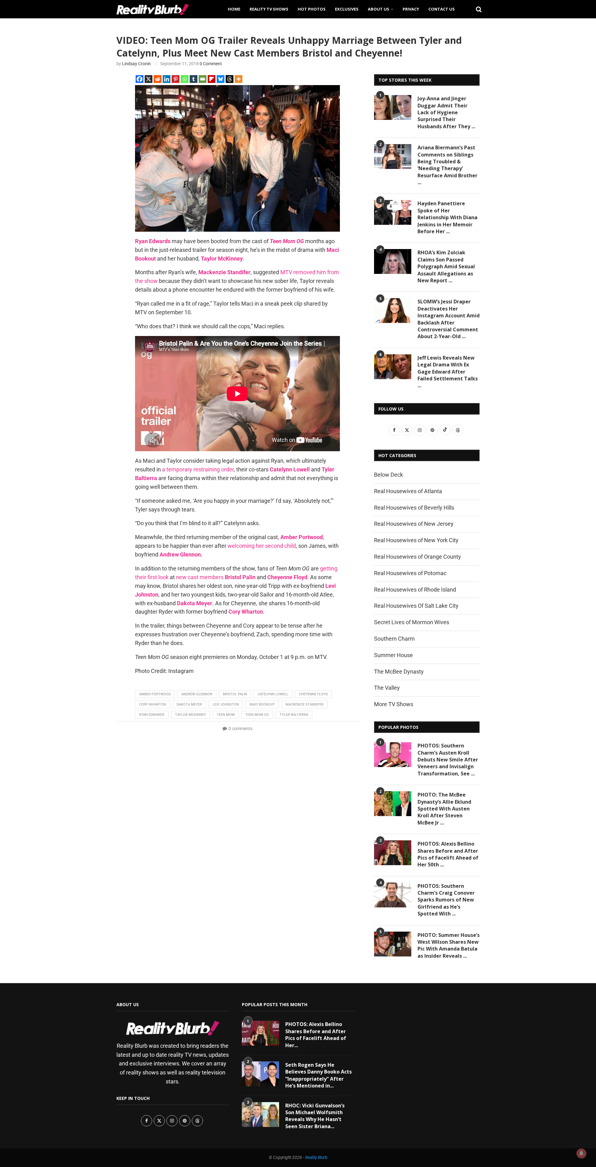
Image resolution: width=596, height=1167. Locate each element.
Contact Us (441, 9)
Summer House (393, 655)
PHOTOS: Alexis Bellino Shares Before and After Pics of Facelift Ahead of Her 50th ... (448, 854)
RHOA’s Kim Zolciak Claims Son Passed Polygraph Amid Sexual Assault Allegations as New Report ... (446, 266)
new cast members (200, 577)
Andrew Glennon (196, 694)
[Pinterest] (175, 79)
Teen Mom (226, 715)
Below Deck (388, 474)
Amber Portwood (155, 694)
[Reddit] (157, 79)
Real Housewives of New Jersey (414, 523)
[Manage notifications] (581, 1153)
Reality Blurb (316, 1157)
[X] (148, 79)
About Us (378, 9)
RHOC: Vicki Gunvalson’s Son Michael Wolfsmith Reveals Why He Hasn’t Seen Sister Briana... (315, 1116)
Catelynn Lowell (273, 694)
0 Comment (211, 63)
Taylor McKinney (190, 715)
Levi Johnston (226, 704)
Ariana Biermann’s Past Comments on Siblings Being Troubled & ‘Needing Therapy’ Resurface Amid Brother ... (447, 165)
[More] (238, 79)
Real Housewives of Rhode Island (415, 589)
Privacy (411, 9)
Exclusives (347, 9)
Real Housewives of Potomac (410, 573)
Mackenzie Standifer (304, 704)
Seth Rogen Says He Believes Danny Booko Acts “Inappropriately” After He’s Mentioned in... (318, 1075)
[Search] (476, 9)
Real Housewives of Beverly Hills (414, 507)
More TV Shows (393, 704)
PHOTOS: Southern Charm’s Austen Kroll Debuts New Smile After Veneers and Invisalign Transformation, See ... (448, 759)
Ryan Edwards (152, 715)
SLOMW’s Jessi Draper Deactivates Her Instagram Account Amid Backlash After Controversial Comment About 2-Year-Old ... (449, 319)
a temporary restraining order (198, 469)
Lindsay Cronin (136, 63)
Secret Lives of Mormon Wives (411, 622)
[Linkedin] (166, 79)
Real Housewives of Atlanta (408, 491)
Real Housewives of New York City (416, 540)
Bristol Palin (235, 694)
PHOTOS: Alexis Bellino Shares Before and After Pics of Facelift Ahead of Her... (315, 1034)
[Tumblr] (193, 79)
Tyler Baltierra (294, 715)
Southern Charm (394, 638)
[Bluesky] (220, 79)
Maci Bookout (262, 704)
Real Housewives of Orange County (417, 556)
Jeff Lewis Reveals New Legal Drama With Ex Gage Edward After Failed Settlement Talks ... (448, 371)
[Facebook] (139, 79)
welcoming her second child (262, 546)
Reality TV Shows (269, 9)
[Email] (202, 79)
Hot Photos (312, 9)
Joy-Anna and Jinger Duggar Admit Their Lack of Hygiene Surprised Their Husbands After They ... (446, 112)
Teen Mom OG (257, 715)
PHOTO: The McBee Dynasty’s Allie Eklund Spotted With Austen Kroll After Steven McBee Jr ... (444, 808)
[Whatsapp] (184, 79)
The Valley (387, 687)
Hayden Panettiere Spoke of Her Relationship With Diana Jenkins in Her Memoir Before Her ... (447, 217)
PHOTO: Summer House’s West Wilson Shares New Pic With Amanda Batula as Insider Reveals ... (449, 945)
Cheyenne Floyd (313, 694)
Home (234, 9)
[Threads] (229, 79)
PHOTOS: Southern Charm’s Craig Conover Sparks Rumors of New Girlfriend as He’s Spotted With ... (446, 900)
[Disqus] (237, 813)
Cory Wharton (152, 704)
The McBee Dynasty (399, 671)
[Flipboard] (211, 79)
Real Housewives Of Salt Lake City (416, 605)
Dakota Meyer (189, 704)
